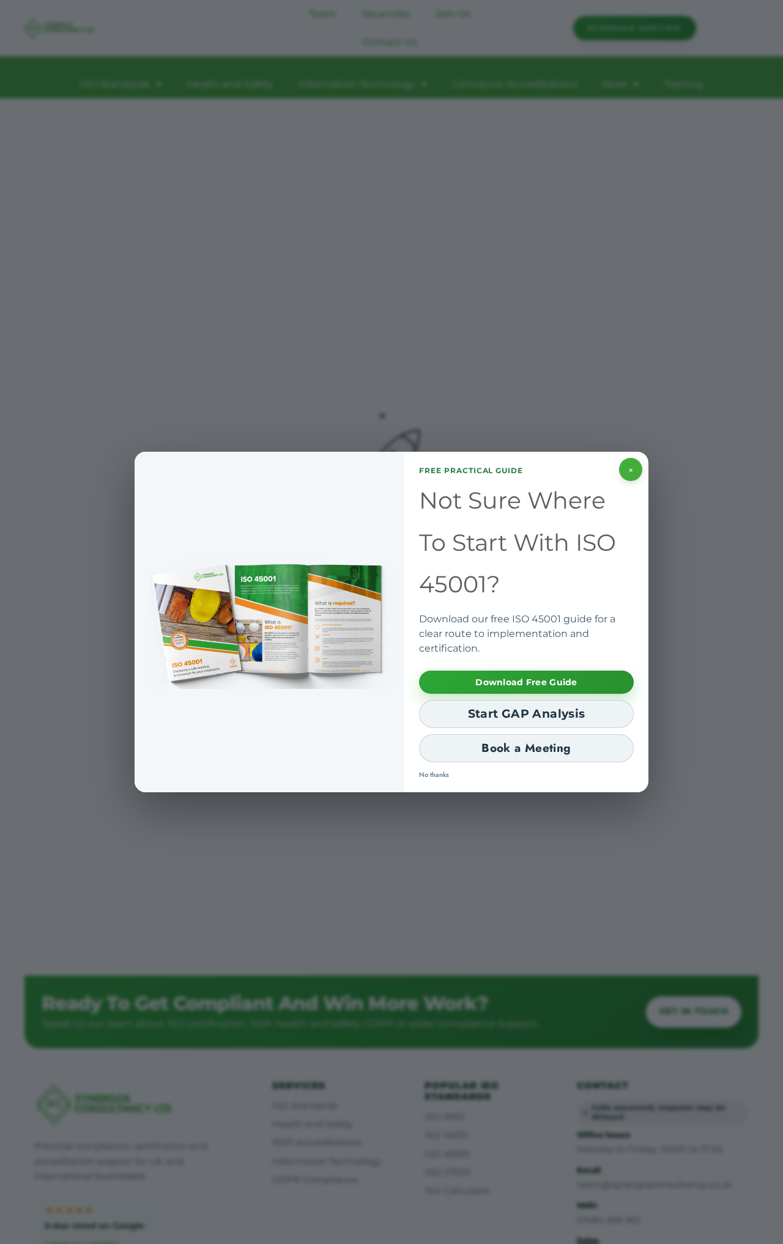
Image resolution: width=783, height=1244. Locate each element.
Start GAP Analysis (526, 714)
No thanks (434, 774)
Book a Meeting (526, 748)
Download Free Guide (526, 682)
